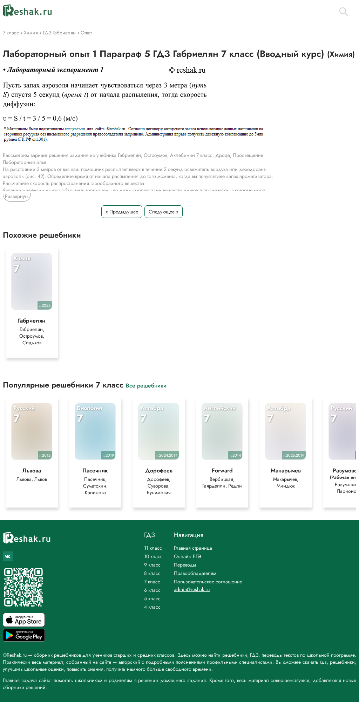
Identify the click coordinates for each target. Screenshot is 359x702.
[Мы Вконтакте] (8, 556)
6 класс (152, 590)
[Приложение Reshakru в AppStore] (24, 625)
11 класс (153, 547)
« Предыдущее (122, 211)
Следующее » (163, 211)
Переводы (185, 564)
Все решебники (146, 385)
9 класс (152, 564)
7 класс (152, 581)
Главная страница (193, 547)
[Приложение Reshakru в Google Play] (24, 640)
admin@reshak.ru (192, 589)
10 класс (153, 556)
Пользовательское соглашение (208, 581)
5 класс (152, 598)
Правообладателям (195, 573)
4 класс (152, 606)
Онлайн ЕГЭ (187, 556)
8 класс (152, 573)
